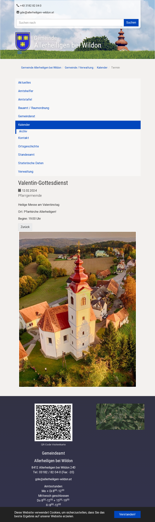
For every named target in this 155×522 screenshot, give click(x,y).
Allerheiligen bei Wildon (67, 42)
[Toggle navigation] (17, 52)
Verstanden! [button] (127, 514)
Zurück (25, 227)
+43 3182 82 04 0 (30, 5)
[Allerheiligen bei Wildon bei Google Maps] (120, 417)
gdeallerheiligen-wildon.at (36, 12)
